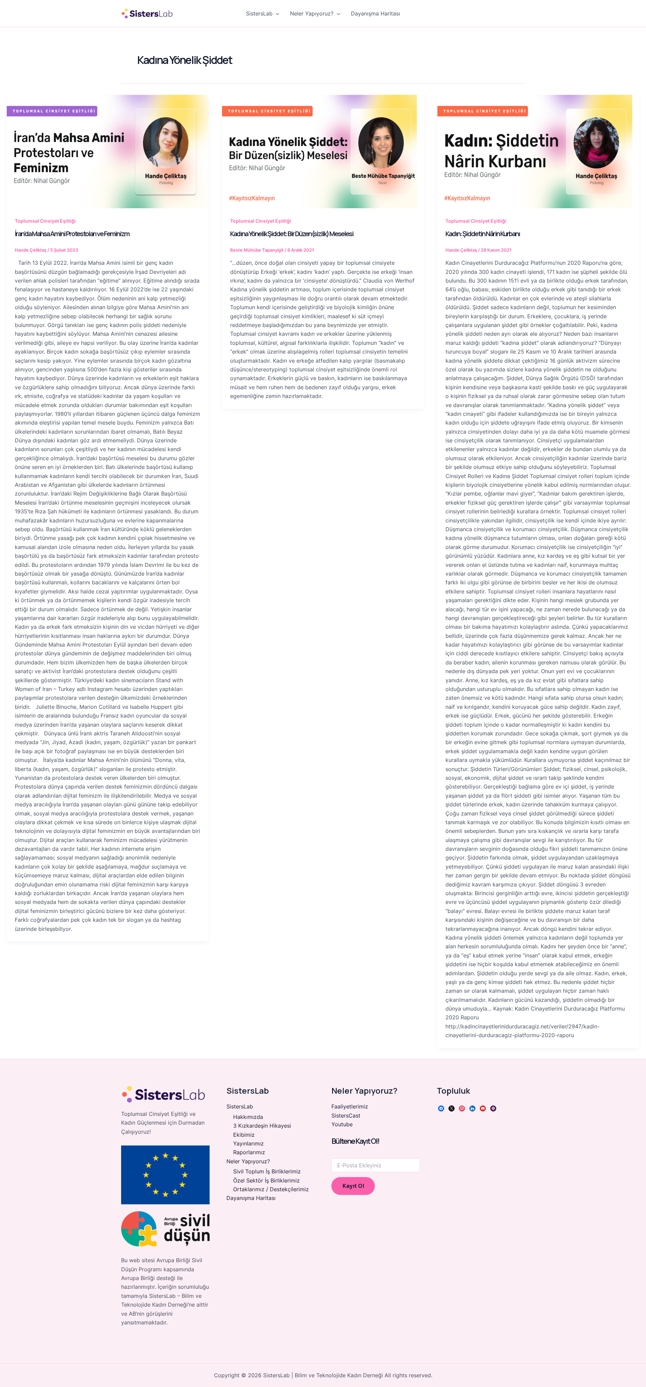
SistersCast (345, 1115)
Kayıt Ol (353, 1186)
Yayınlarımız (248, 1143)
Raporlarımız (249, 1152)
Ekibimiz (244, 1134)
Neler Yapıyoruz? (311, 13)
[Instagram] (462, 1107)
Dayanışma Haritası (375, 13)
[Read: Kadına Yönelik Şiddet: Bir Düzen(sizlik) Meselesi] (323, 151)
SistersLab (259, 13)
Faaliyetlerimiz (349, 1106)
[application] (276, 13)
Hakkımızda (248, 1117)
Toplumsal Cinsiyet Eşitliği (45, 221)
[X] (451, 1107)
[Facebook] (441, 1107)
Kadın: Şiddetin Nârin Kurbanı (482, 233)
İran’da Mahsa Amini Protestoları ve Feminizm (72, 233)
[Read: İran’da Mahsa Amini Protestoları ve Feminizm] (108, 151)
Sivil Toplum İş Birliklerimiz (267, 1171)
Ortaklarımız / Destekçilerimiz (271, 1189)
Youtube (342, 1124)
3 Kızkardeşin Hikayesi (262, 1125)
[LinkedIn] (472, 1107)
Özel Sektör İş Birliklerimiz (266, 1180)
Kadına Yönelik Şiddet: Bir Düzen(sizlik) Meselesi (291, 233)
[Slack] (493, 1107)
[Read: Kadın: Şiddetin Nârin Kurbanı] (538, 151)
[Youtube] (483, 1107)
